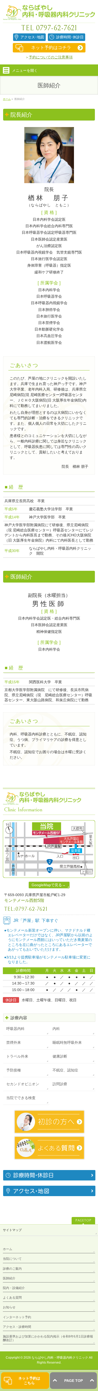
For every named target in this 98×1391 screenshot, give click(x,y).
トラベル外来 (17, 1056)
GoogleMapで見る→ (49, 885)
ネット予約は (29, 1380)
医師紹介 (9, 1278)
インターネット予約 (17, 1317)
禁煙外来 (13, 1042)
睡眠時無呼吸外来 (67, 1042)
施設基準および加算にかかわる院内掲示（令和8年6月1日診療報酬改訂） (48, 1338)
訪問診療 (60, 1084)
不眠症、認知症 (65, 1070)
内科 (56, 1029)
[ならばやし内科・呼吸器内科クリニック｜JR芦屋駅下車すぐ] (49, 14)
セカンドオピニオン (22, 1084)
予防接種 (13, 1070)
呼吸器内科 (15, 1029)
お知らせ (9, 1307)
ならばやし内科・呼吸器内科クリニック (60, 1357)
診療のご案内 (12, 1268)
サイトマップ (12, 1230)
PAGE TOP (73, 1380)
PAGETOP (83, 1220)
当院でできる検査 (21, 1098)
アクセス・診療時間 (17, 1327)
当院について (12, 1259)
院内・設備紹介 (14, 1288)
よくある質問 (12, 1297)
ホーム (7, 1249)
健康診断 (60, 1056)
